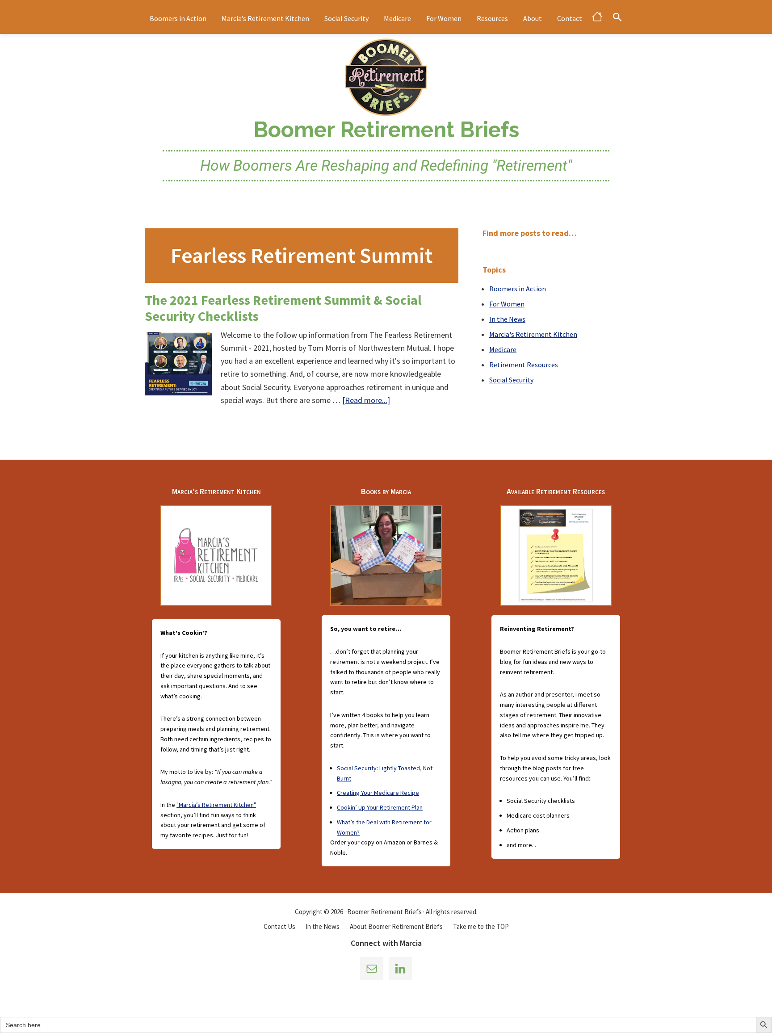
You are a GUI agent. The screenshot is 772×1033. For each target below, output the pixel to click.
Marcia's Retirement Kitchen (533, 334)
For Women (506, 303)
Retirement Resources (523, 364)
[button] (617, 17)
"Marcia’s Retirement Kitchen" (216, 805)
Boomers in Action (517, 288)
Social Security (511, 379)
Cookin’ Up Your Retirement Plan (380, 807)
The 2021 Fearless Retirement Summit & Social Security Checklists (283, 307)
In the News (507, 319)
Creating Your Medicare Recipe (378, 793)
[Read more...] (366, 401)
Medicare (502, 349)
